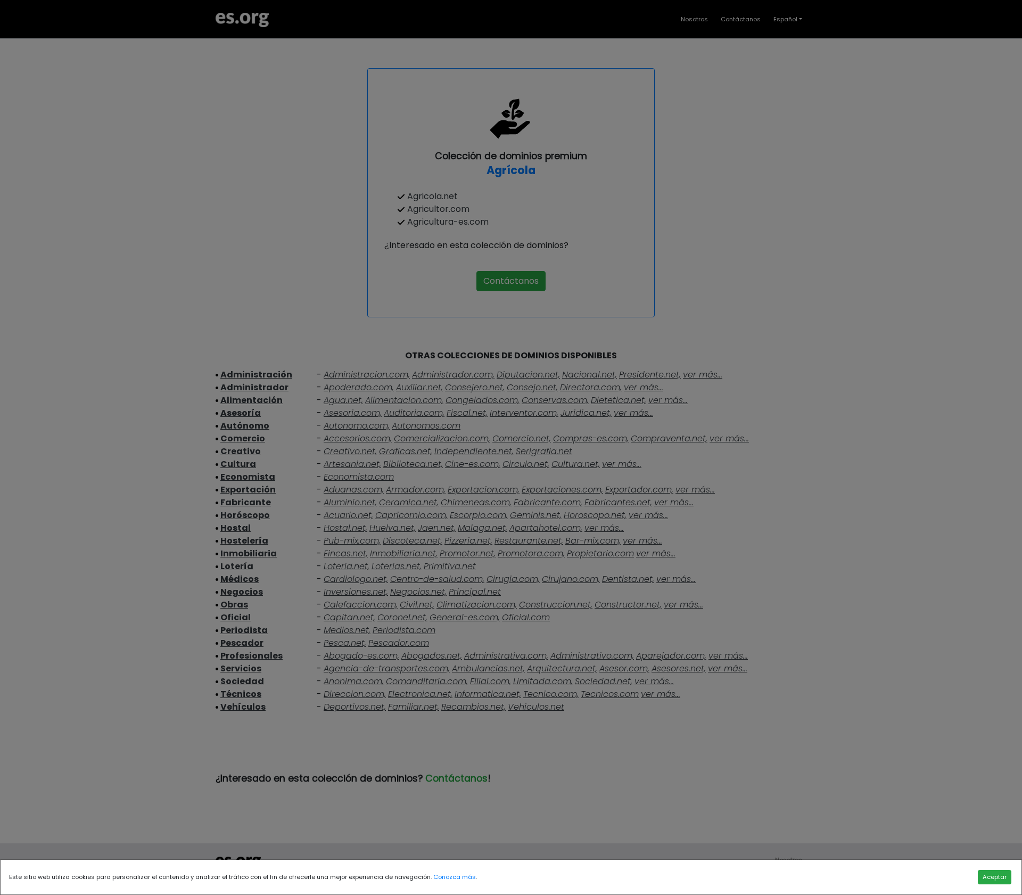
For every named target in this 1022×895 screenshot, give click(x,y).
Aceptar (995, 877)
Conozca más (454, 877)
